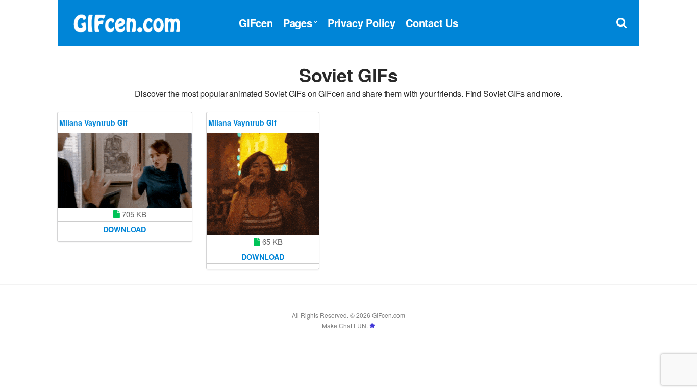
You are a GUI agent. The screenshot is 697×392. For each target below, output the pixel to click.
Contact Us (432, 22)
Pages (297, 22)
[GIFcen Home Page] (126, 22)
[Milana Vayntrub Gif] (125, 170)
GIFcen (256, 22)
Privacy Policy (361, 22)
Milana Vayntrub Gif (93, 122)
